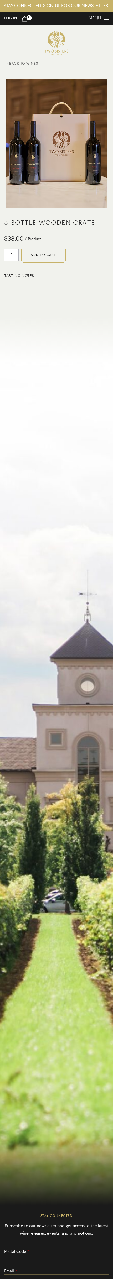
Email (9, 1271)
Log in (10, 18)
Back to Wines (23, 63)
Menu (95, 18)
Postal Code (15, 1252)
